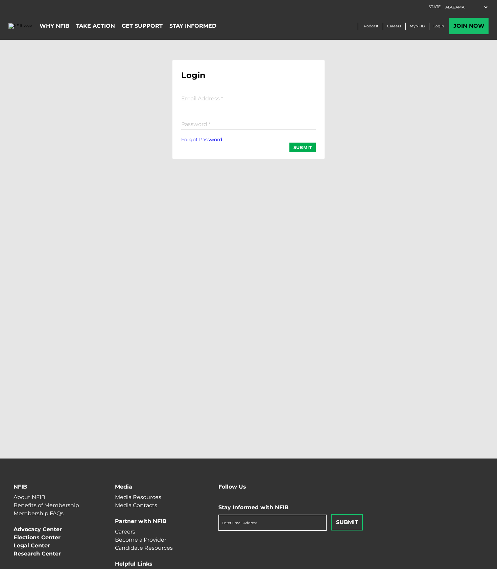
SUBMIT (302, 147)
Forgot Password (201, 140)
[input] (248, 98)
